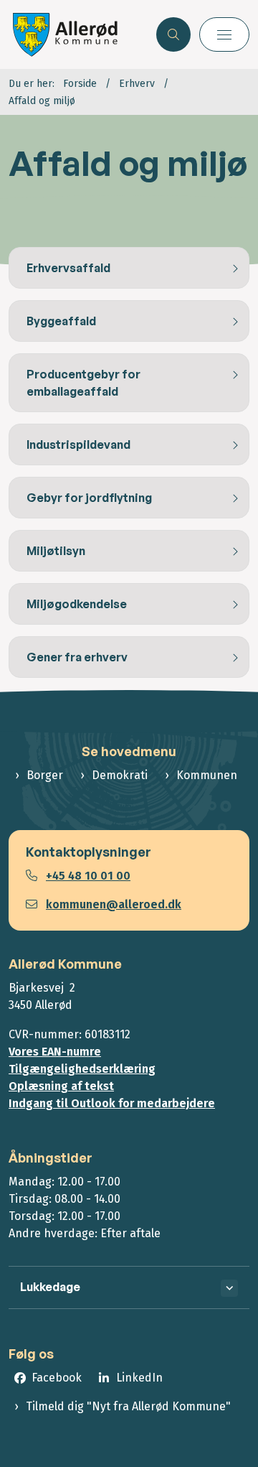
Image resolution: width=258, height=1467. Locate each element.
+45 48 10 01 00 (88, 875)
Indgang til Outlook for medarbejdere (112, 1103)
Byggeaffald (61, 321)
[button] (224, 34)
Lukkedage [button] (50, 1287)
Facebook (57, 1377)
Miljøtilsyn (56, 551)
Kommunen (206, 775)
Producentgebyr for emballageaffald (83, 383)
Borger (45, 775)
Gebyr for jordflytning (89, 497)
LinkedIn (139, 1377)
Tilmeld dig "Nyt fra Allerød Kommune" (128, 1406)
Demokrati (120, 775)
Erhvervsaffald (68, 268)
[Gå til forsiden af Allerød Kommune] (78, 34)
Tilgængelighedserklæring (82, 1069)
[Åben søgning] (173, 34)
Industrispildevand (78, 444)
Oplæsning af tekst (61, 1086)
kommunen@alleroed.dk (113, 904)
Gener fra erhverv (77, 657)
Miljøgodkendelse (77, 604)
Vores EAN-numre (55, 1051)
